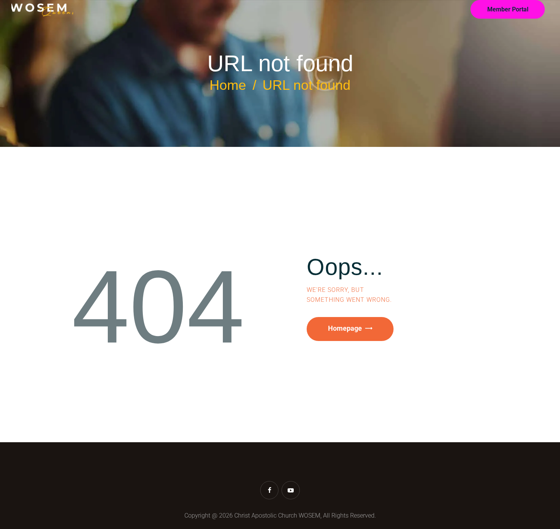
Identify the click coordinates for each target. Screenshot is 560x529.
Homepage (345, 328)
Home (228, 85)
